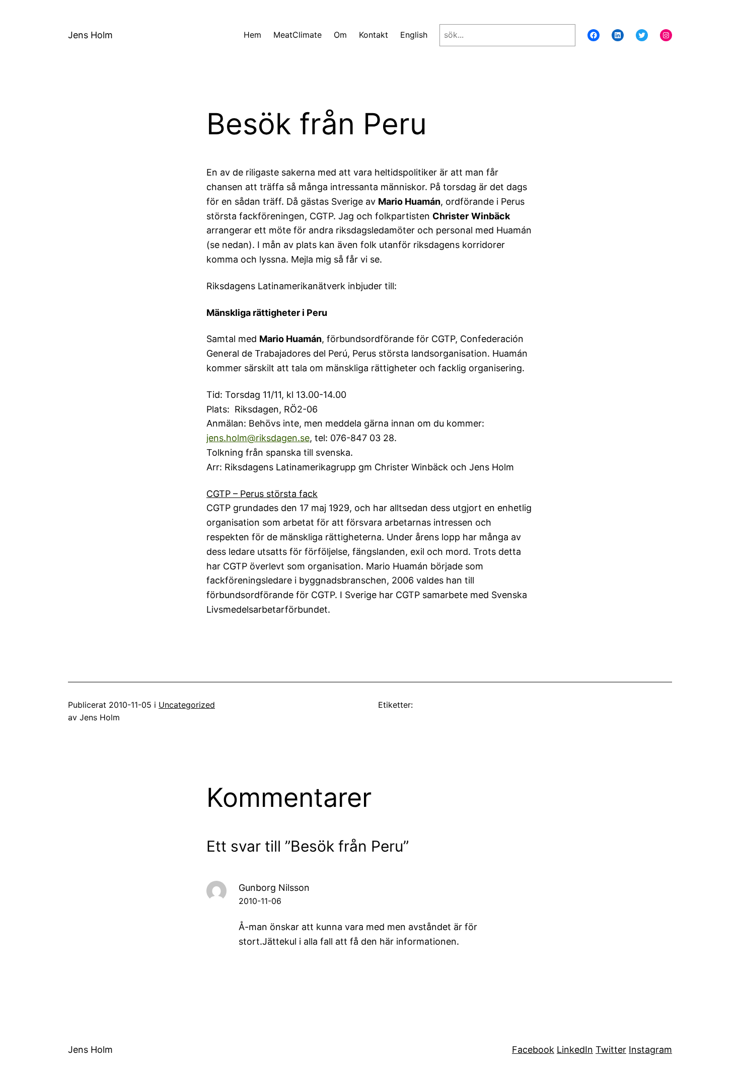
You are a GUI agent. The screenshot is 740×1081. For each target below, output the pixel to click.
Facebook (533, 1049)
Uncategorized (187, 705)
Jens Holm (90, 35)
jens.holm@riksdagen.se (258, 438)
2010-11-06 (260, 901)
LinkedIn (575, 1049)
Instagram (650, 1049)
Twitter (611, 1049)
